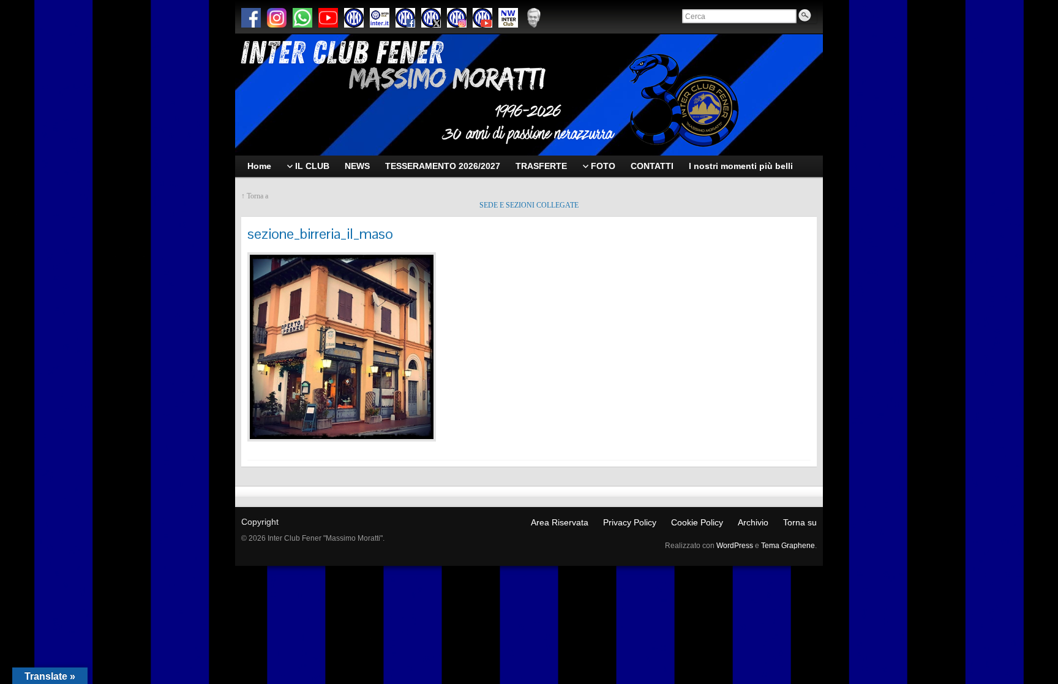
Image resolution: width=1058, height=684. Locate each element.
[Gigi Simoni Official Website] (534, 18)
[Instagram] (277, 18)
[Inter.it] (354, 18)
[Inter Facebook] (405, 18)
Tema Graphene (788, 545)
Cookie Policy (697, 522)
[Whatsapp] (302, 18)
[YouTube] (328, 18)
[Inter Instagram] (457, 18)
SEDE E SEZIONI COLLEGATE (529, 205)
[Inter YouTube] (482, 18)
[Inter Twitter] (431, 18)
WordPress (734, 545)
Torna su (800, 522)
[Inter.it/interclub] (379, 18)
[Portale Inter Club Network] (508, 18)
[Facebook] (251, 18)
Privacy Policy (629, 522)
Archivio (753, 522)
